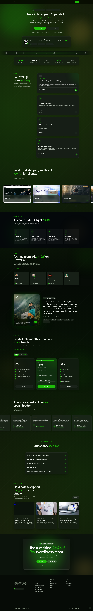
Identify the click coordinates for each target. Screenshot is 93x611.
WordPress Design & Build (39, 585)
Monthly (16, 354)
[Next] (76, 206)
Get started (24, 386)
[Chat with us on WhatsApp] (90, 608)
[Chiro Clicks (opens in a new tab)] (46, 194)
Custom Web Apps (38, 587)
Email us (51, 587)
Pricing (47, 2)
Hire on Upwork (41, 561)
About (36, 581)
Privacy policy (68, 581)
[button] (46, 455)
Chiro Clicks (36, 198)
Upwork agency (53, 581)
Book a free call (52, 561)
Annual (23, 354)
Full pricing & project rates (19, 349)
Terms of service (69, 583)
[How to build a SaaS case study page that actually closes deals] (69, 508)
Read (16, 527)
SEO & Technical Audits (39, 591)
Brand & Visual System (39, 593)
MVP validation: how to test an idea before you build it (45, 519)
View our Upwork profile (53, 28)
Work (40, 2)
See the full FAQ (46, 449)
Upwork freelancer (53, 583)
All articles (75, 497)
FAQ (50, 2)
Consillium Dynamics (68, 198)
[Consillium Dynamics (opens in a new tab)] (76, 194)
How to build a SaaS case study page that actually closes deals (69, 519)
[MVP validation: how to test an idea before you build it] (46, 508)
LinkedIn (52, 585)
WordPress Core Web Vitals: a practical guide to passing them (22, 519)
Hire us (77, 2)
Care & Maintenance (38, 589)
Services (34, 2)
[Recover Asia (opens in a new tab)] (17, 194)
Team (43, 2)
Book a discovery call (39, 28)
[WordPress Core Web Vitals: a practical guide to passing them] (24, 508)
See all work (16, 180)
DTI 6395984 (68, 585)
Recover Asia (7, 198)
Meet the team (16, 268)
